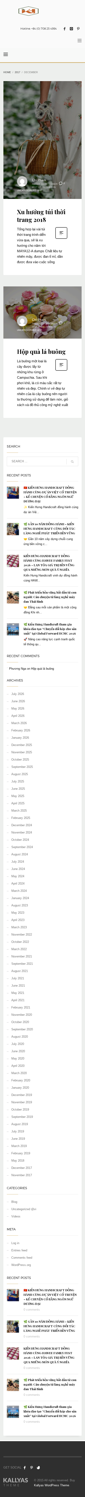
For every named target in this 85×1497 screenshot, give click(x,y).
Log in (15, 1243)
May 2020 (17, 1058)
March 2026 (19, 723)
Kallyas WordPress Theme (51, 1485)
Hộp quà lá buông (41, 351)
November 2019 (21, 1102)
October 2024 (20, 839)
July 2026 (17, 694)
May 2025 (17, 796)
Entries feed (19, 1250)
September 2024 (22, 847)
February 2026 (20, 730)
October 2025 (20, 759)
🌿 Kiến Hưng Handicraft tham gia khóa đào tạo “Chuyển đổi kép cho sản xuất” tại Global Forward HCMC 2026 (50, 628)
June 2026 (18, 701)
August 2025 (19, 774)
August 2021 (19, 971)
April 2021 (17, 1000)
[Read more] (61, 238)
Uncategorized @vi (29, 190)
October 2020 (20, 1022)
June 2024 (18, 869)
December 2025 (21, 745)
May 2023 (17, 912)
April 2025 (17, 803)
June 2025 (18, 788)
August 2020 (19, 1036)
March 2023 (19, 927)
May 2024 (17, 876)
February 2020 (20, 1080)
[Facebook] (64, 28)
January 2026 (20, 737)
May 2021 (17, 993)
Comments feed (21, 1257)
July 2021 (17, 978)
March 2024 (19, 891)
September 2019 (22, 1117)
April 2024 (17, 883)
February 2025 (20, 818)
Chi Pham (39, 180)
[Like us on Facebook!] (24, 1467)
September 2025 (22, 767)
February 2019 (20, 1153)
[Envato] (38, 1467)
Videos (15, 1216)
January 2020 (20, 1087)
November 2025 (21, 752)
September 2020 (22, 1029)
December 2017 (21, 1168)
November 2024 (21, 832)
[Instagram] (71, 28)
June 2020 (18, 1051)
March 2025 (19, 810)
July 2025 (17, 781)
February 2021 (20, 1007)
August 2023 (19, 905)
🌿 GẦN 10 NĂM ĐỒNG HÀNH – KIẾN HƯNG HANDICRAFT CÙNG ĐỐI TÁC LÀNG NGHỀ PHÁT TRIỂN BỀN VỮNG (49, 528)
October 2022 (20, 942)
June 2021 (18, 985)
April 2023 (17, 920)
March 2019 (19, 1146)
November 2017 (21, 1175)
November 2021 (21, 956)
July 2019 (17, 1131)
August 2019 (19, 1124)
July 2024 (17, 861)
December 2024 (21, 825)
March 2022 (19, 949)
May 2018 (17, 1160)
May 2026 (17, 708)
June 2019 (18, 1138)
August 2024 (19, 854)
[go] (72, 461)
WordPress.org (21, 1265)
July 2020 (17, 1044)
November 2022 (21, 934)
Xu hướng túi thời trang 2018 (41, 216)
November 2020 (21, 1014)
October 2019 (20, 1109)
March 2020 (19, 1073)
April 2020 (17, 1065)
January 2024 (20, 898)
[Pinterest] (78, 28)
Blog (14, 1202)
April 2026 (17, 716)
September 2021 (22, 963)
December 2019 (21, 1095)
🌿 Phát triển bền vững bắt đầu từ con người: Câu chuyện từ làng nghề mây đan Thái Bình (50, 596)
